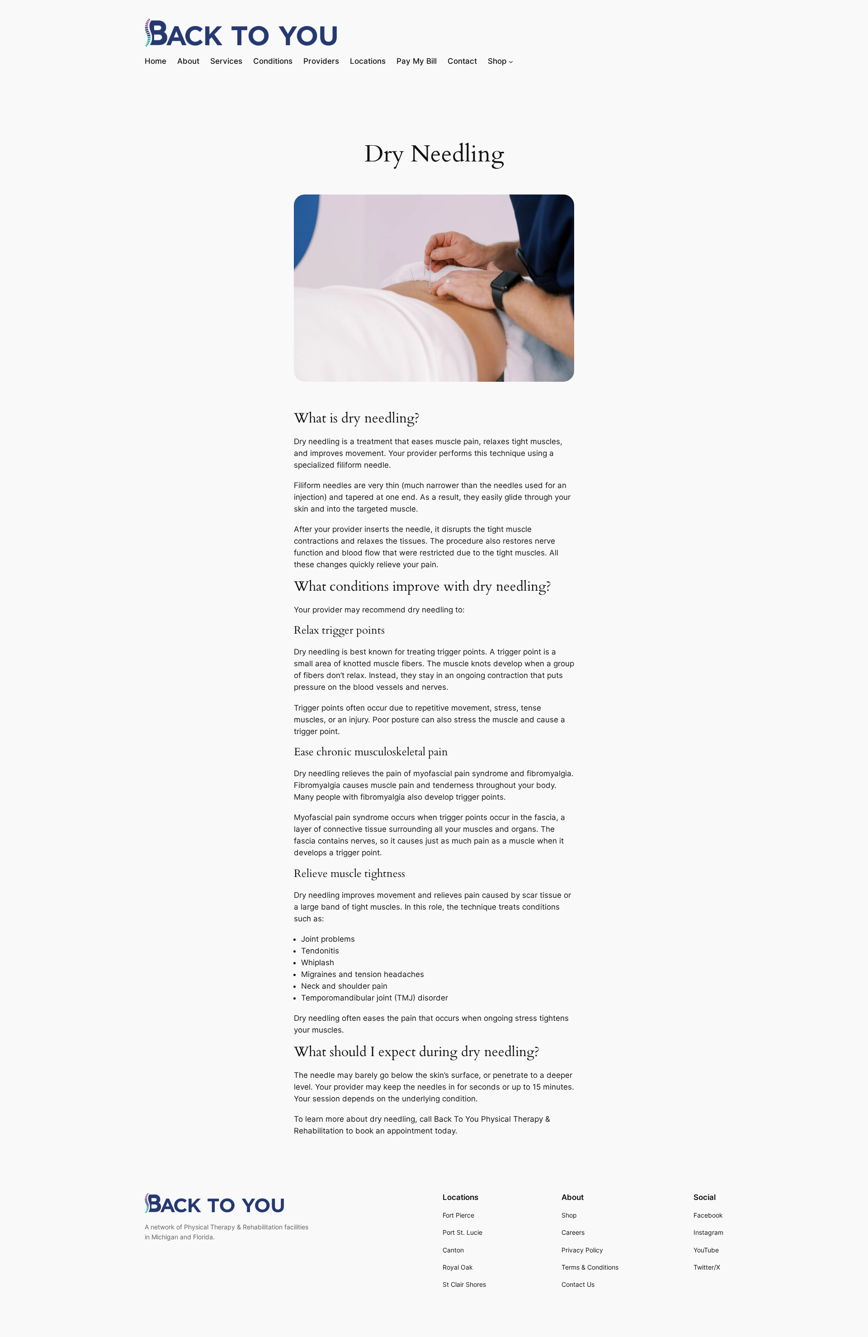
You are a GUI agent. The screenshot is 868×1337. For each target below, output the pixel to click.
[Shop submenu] (511, 61)
